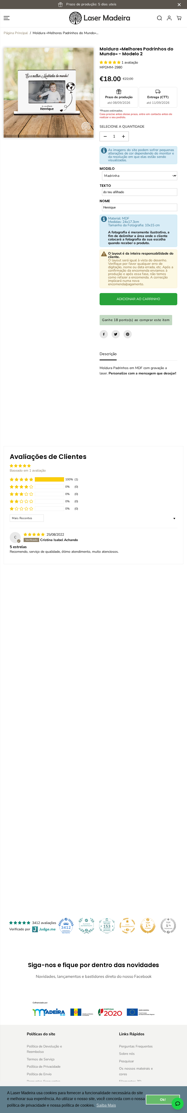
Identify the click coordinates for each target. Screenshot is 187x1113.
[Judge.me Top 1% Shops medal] (148, 925)
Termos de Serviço (41, 1059)
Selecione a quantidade (122, 126)
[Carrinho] (179, 18)
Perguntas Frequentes (136, 1046)
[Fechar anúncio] (179, 4)
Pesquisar (126, 1061)
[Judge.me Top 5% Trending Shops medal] (168, 925)
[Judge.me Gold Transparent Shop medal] (127, 925)
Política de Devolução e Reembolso (44, 1049)
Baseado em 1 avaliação (28, 470)
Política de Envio (39, 1074)
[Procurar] (159, 18)
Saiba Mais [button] (106, 1105)
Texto (105, 185)
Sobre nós (127, 1053)
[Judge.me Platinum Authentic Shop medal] (86, 925)
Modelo (107, 168)
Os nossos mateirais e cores (136, 1071)
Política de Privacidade (43, 1066)
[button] (6, 18)
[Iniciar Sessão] (169, 18)
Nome (105, 201)
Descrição (108, 354)
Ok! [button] (163, 1100)
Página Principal (16, 33)
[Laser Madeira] (93, 18)
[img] (35, 534)
